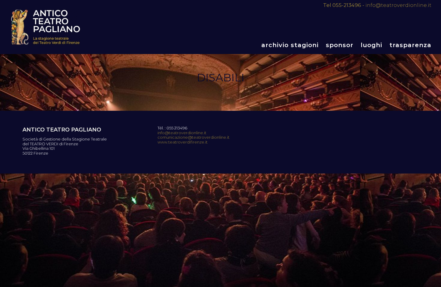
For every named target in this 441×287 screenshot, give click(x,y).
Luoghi (371, 45)
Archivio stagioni (290, 45)
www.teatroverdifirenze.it (183, 142)
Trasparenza (410, 45)
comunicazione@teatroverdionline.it (194, 137)
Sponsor (339, 45)
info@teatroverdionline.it (398, 5)
